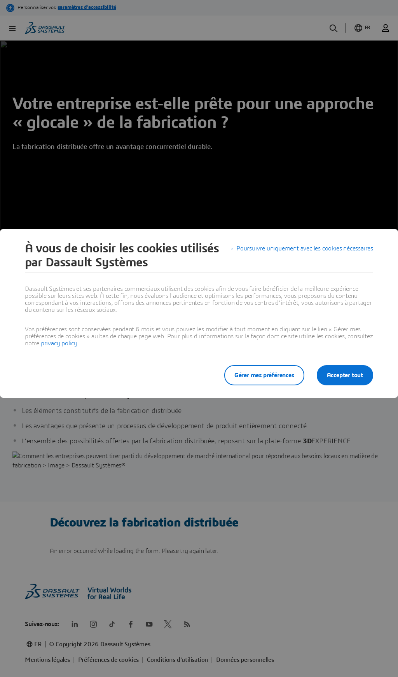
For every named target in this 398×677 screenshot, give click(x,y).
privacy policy (59, 343)
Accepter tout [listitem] (345, 375)
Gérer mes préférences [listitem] (264, 375)
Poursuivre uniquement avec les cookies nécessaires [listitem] (304, 248)
